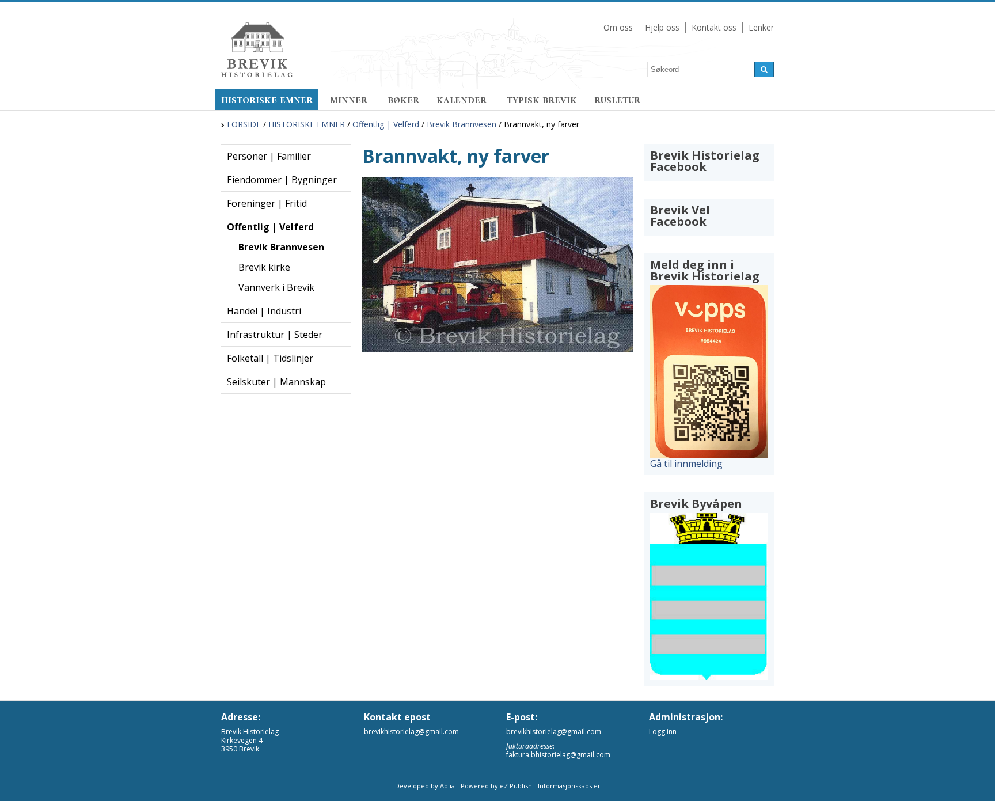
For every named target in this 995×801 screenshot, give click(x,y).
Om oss (618, 27)
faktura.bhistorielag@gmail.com (558, 755)
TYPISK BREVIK (542, 101)
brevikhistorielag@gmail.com (553, 732)
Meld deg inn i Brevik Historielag (704, 270)
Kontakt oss (714, 27)
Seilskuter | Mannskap (276, 381)
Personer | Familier (269, 156)
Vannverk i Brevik (276, 287)
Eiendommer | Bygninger (282, 179)
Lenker (761, 27)
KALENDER (462, 101)
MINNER (350, 101)
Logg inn (663, 732)
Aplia (447, 785)
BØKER (403, 101)
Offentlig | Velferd (385, 124)
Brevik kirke (264, 267)
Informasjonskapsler (569, 785)
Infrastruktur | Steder (274, 334)
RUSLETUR (617, 101)
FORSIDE (244, 124)
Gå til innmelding (686, 463)
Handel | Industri (264, 311)
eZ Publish (516, 785)
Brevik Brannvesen (461, 124)
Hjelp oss (662, 27)
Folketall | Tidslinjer (270, 358)
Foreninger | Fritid (267, 203)
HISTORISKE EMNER (267, 101)
